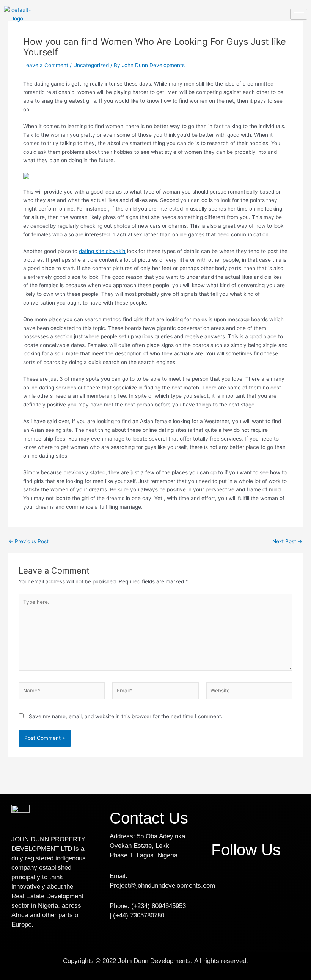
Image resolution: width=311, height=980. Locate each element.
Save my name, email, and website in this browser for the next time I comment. (126, 716)
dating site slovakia (102, 251)
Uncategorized (91, 65)
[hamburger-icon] (298, 14)
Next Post (287, 541)
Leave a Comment (45, 65)
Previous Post (28, 541)
